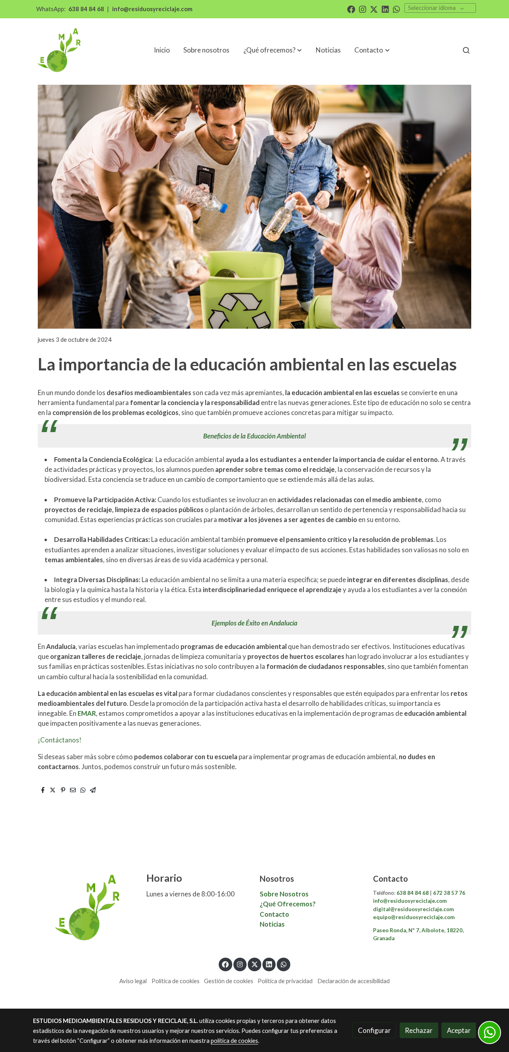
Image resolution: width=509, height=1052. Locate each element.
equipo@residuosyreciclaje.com (414, 917)
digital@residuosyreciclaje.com (413, 909)
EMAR (87, 713)
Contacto (275, 914)
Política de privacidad (285, 981)
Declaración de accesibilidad (353, 981)
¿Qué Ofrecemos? (288, 904)
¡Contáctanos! (60, 740)
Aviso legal (133, 981)
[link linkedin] (385, 9)
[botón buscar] (466, 50)
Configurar (374, 1030)
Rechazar (419, 1030)
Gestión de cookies (228, 981)
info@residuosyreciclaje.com (152, 9)
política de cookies (234, 1040)
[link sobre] (84, 907)
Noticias (272, 924)
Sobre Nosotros (284, 894)
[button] (372, 50)
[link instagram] (362, 9)
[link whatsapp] (396, 9)
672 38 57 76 (448, 893)
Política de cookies (176, 981)
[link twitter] (374, 9)
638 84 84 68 (86, 9)
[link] (60, 50)
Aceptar (459, 1030)
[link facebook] (351, 9)
